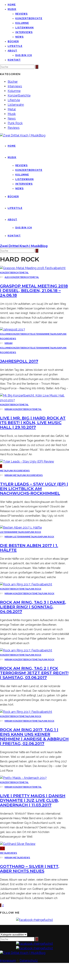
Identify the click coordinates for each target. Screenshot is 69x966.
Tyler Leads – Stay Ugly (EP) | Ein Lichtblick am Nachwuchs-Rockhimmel (34, 489)
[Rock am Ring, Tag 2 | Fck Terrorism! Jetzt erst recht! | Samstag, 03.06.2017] (26, 650)
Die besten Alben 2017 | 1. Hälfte (29, 547)
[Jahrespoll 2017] (12, 329)
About (12, 50)
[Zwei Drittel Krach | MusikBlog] (22, 953)
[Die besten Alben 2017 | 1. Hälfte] (21, 527)
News (19, 37)
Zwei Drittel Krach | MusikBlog (24, 246)
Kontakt (14, 60)
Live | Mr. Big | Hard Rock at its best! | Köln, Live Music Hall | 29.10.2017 (33, 423)
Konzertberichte (28, 18)
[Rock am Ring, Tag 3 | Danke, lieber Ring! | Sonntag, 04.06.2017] (26, 584)
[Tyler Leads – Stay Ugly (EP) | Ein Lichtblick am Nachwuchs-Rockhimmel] (27, 461)
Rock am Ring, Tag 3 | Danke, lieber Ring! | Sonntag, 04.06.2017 (33, 607)
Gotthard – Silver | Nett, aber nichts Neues (29, 868)
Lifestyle (15, 46)
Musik (12, 9)
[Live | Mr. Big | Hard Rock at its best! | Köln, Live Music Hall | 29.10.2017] (34, 400)
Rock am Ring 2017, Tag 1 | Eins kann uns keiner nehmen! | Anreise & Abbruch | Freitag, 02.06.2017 (34, 736)
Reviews (21, 13)
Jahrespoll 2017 (19, 361)
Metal (12, 109)
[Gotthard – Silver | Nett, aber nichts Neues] (17, 844)
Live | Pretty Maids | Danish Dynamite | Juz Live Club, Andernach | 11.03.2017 (32, 800)
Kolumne (22, 23)
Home (12, 4)
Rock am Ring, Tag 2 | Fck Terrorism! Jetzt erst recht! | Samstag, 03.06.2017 (34, 673)
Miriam (8, 343)
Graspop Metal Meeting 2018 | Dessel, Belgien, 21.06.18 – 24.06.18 (34, 290)
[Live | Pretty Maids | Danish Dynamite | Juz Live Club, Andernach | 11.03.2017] (23, 778)
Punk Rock (15, 123)
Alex (7, 277)
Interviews (24, 32)
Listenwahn (24, 27)
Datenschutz (29, 960)
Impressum (8, 960)
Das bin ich (23, 55)
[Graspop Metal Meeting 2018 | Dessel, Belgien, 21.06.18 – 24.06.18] (33, 268)
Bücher (13, 41)
